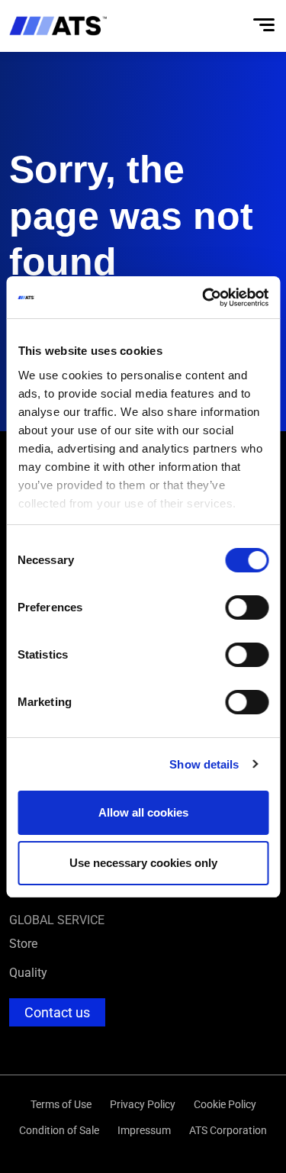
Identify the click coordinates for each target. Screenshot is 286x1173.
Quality (28, 972)
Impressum (144, 1130)
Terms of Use (61, 1104)
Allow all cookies (143, 812)
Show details (204, 764)
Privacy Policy (142, 1104)
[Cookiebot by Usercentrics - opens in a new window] (203, 298)
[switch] (246, 607)
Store (23, 943)
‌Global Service (56, 919)
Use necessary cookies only (143, 862)
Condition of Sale (59, 1130)
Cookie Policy (225, 1104)
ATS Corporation (228, 1130)
